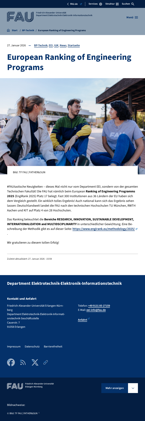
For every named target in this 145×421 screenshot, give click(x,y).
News (63, 45)
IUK (56, 45)
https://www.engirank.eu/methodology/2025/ (103, 229)
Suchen (126, 4)
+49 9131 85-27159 (99, 306)
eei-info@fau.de (96, 310)
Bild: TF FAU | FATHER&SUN (23, 413)
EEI (51, 45)
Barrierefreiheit (53, 346)
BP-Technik (41, 45)
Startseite (74, 45)
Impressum (14, 346)
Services (93, 4)
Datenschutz (32, 346)
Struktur (110, 4)
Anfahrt (82, 320)
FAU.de (74, 4)
